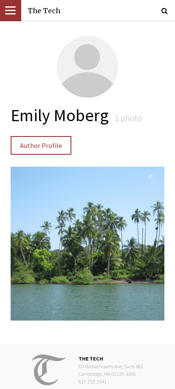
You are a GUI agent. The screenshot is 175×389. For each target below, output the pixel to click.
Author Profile (41, 145)
